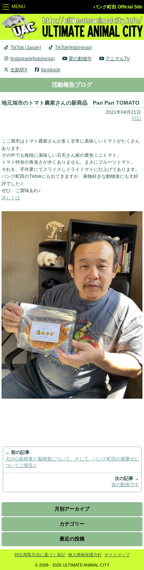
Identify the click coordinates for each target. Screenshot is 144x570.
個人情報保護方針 (85, 554)
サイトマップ (117, 554)
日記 (136, 118)
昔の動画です (125, 484)
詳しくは (11, 197)
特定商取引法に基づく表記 (40, 554)
